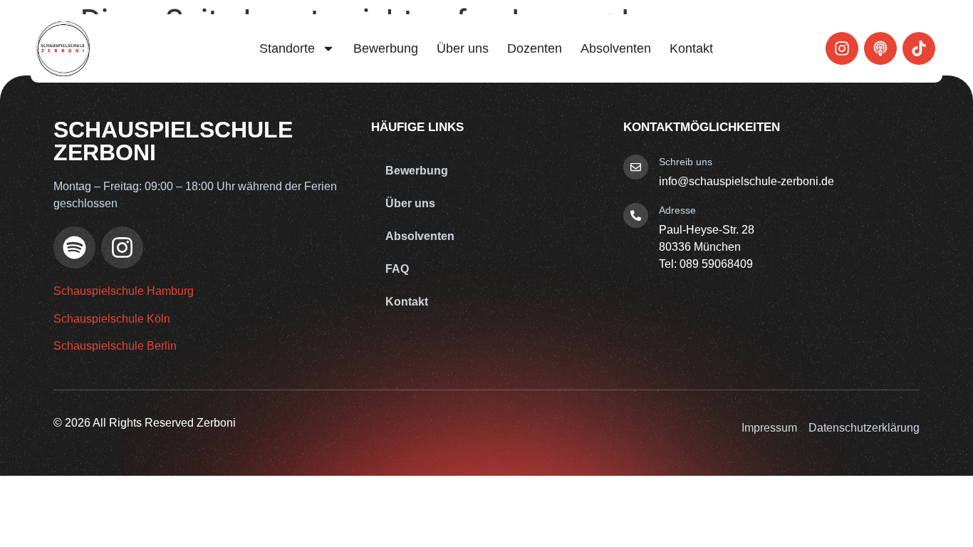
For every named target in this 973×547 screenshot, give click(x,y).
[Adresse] (635, 215)
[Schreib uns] (635, 167)
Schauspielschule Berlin (115, 346)
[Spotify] (74, 247)
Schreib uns (685, 161)
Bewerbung (385, 48)
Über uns (463, 48)
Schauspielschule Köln (111, 319)
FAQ (397, 269)
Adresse (677, 210)
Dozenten (534, 48)
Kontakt (691, 48)
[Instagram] (842, 48)
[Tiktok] (918, 48)
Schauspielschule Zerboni (173, 141)
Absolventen (616, 48)
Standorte (287, 48)
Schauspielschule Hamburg (123, 291)
